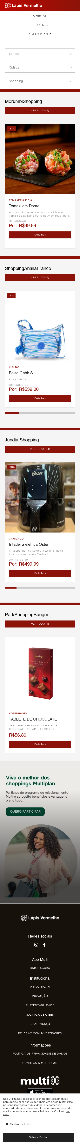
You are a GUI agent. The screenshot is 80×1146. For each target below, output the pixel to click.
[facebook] (44, 945)
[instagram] (36, 945)
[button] (40, 54)
